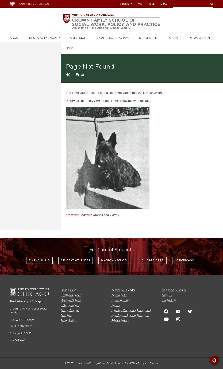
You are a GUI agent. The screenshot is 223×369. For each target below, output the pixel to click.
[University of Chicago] (29, 292)
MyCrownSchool (114, 260)
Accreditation (69, 320)
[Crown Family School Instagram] (178, 319)
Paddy (70, 100)
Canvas (116, 305)
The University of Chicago (26, 301)
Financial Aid (39, 260)
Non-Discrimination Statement (130, 315)
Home (69, 48)
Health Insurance (71, 295)
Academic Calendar (123, 290)
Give (152, 4)
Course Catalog (70, 310)
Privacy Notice (120, 320)
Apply (163, 4)
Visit (141, 4)
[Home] (111, 21)
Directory (126, 4)
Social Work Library (174, 290)
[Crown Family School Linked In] (178, 311)
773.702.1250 (17, 339)
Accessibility (119, 295)
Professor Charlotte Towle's (84, 215)
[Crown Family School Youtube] (166, 319)
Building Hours (121, 300)
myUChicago (184, 260)
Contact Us (169, 300)
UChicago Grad (152, 260)
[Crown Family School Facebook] (166, 311)
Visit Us (167, 295)
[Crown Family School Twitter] (190, 311)
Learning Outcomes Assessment (131, 310)
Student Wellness (75, 260)
